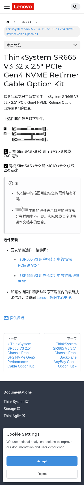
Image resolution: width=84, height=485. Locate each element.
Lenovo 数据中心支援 (54, 298)
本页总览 (13, 45)
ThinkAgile (12, 416)
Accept (42, 461)
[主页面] (8, 22)
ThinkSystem (14, 402)
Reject (42, 473)
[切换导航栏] (7, 6)
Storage (10, 409)
